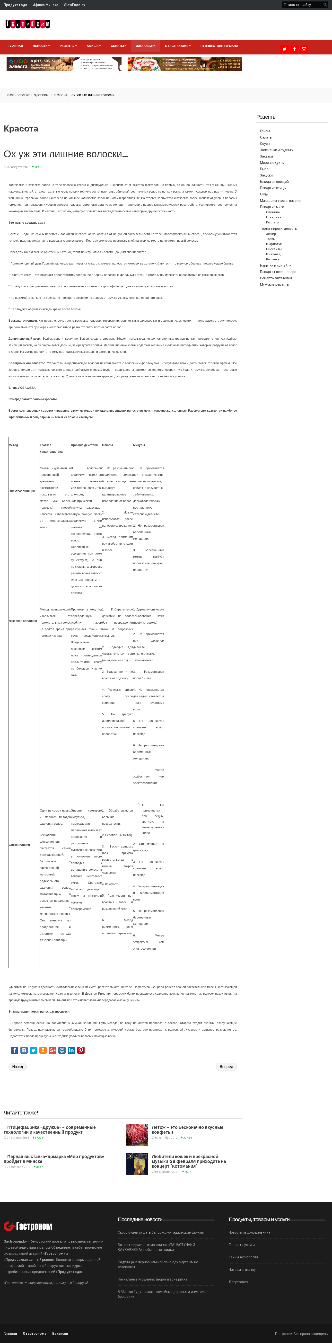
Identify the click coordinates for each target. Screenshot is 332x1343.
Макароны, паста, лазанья (281, 201)
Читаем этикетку (242, 1270)
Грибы (265, 131)
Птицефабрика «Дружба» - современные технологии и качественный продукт (50, 1129)
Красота (60, 95)
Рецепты (67, 46)
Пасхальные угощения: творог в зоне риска (152, 1279)
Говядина (273, 217)
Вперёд (226, 1066)
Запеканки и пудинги (277, 150)
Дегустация (238, 1282)
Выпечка (272, 259)
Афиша (93, 46)
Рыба (264, 169)
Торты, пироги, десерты (278, 228)
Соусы (265, 144)
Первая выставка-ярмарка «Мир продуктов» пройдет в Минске (54, 1158)
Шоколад (273, 254)
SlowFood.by (74, 5)
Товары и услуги (242, 1245)
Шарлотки (274, 244)
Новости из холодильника (249, 1232)
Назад (17, 1066)
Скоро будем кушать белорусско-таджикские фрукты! (161, 1232)
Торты (271, 239)
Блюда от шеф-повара (278, 272)
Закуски (266, 175)
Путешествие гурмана (219, 46)
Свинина (273, 212)
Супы (264, 194)
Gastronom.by (18, 95)
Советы (117, 46)
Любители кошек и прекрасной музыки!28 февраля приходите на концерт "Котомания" (189, 1161)
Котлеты (272, 222)
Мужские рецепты (274, 284)
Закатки (266, 156)
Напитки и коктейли (275, 265)
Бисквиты (274, 249)
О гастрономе (176, 46)
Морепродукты (272, 163)
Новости (40, 46)
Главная (16, 46)
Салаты (266, 137)
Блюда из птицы (273, 188)
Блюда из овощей (274, 182)
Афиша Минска (45, 5)
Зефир (271, 234)
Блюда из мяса (272, 207)
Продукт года (15, 5)
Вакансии (60, 1333)
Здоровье (144, 46)
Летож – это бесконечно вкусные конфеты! (187, 1129)
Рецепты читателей (276, 278)
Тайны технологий (243, 1257)
